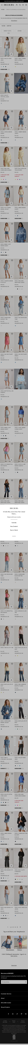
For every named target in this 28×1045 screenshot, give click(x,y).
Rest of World (14, 530)
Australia (14, 522)
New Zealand (14, 526)
